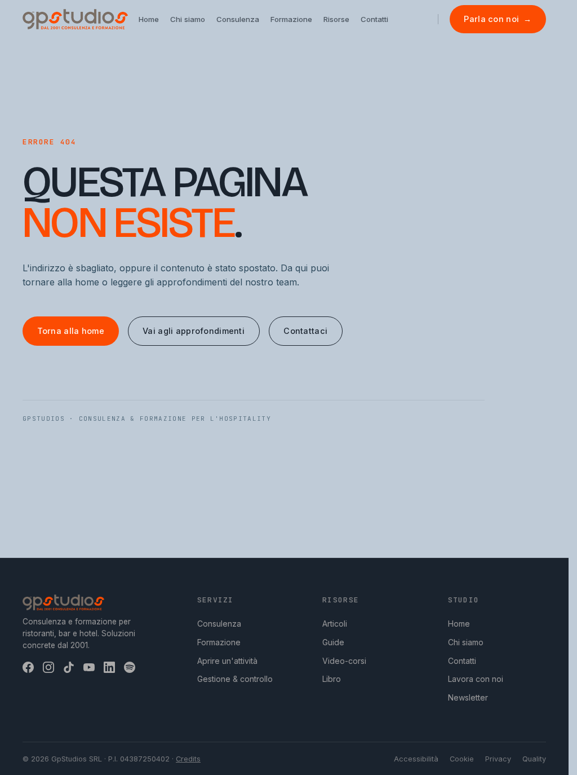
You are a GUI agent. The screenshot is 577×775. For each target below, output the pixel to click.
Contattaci (305, 331)
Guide (333, 642)
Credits (188, 759)
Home (459, 623)
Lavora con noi (475, 679)
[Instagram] (48, 667)
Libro (331, 679)
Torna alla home (70, 331)
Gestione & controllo (235, 679)
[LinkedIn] (109, 667)
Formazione (219, 642)
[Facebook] (28, 667)
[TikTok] (68, 667)
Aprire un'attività (227, 661)
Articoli (334, 623)
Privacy (498, 759)
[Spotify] (129, 667)
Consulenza (219, 623)
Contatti (462, 661)
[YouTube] (89, 667)
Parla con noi (497, 19)
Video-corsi (344, 661)
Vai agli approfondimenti (194, 331)
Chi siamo (465, 642)
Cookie (462, 759)
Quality (534, 759)
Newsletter (468, 697)
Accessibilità (416, 759)
